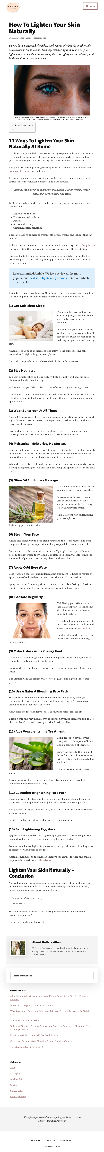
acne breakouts (42, 860)
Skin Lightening (18, 1096)
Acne (12, 1067)
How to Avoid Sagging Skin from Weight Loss (32, 1005)
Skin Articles (16, 1091)
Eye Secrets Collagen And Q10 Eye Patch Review (34, 1035)
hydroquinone (87, 245)
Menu (92, 6)
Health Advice (17, 1079)
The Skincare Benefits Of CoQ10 (26, 1047)
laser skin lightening (20, 171)
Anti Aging (15, 1073)
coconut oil (84, 628)
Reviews (14, 1085)
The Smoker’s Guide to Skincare (26, 1020)
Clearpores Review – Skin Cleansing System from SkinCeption (41, 1041)
